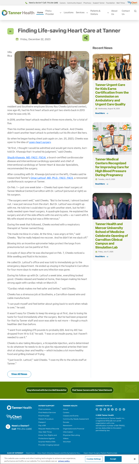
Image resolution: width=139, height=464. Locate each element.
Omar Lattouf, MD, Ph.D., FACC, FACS (52, 177)
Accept (113, 459)
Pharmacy (87, 3)
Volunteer (67, 442)
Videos (65, 438)
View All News (19, 374)
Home (40, 12)
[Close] (135, 459)
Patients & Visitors (95, 12)
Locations (68, 12)
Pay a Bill (42, 425)
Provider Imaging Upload (48, 445)
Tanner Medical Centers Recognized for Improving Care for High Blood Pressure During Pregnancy (112, 167)
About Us (114, 12)
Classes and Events (70, 416)
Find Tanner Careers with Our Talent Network (92, 390)
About (65, 409)
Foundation (110, 3)
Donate (66, 422)
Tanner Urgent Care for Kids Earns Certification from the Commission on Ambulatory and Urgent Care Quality (112, 94)
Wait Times (120, 3)
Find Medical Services (47, 412)
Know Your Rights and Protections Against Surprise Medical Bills (47, 438)
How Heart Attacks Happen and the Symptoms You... (59, 453)
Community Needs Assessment (76, 419)
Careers (63, 3)
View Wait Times (45, 432)
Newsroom (67, 425)
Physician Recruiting (71, 435)
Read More (100, 113)
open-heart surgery (40, 142)
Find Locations (44, 409)
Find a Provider (49, 12)
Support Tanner (99, 3)
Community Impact (74, 3)
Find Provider (44, 416)
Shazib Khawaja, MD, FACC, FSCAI (26, 157)
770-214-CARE (24, 429)
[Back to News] (10, 31)
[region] (69, 459)
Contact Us (126, 12)
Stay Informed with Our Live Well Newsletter (47, 390)
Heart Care (30, 453)
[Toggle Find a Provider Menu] (60, 12)
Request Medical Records (48, 429)
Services (80, 12)
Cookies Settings (94, 459)
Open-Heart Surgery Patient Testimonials (100, 453)
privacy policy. (64, 461)
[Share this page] (85, 37)
